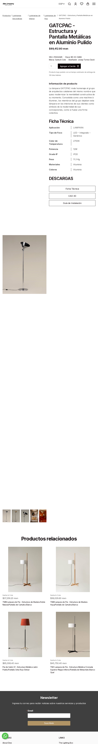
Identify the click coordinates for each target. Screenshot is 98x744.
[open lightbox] (24, 264)
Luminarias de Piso (50, 17)
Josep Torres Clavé (86, 60)
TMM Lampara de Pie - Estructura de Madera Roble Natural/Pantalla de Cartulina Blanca (24, 603)
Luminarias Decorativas (17, 17)
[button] (81, 3)
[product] (25, 569)
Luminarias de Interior (34, 17)
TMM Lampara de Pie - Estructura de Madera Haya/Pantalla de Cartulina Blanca (68, 603)
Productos (7, 15)
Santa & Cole (60, 60)
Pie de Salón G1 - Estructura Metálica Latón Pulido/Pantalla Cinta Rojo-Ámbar (20, 668)
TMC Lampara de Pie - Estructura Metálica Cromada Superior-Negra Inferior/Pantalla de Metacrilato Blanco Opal (72, 669)
